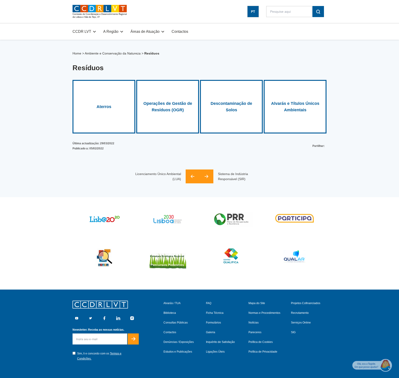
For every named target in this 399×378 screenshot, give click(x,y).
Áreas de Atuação (145, 31)
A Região (110, 31)
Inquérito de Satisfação (220, 342)
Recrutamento (300, 312)
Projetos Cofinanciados (305, 303)
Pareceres (254, 332)
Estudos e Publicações (177, 351)
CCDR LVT (82, 31)
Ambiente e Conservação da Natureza (113, 53)
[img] (100, 11)
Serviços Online (301, 322)
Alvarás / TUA (172, 303)
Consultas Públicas (175, 322)
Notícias (253, 322)
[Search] (318, 11)
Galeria (210, 332)
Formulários (213, 322)
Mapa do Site (256, 303)
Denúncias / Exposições (178, 342)
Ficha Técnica (215, 312)
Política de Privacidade (262, 351)
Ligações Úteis (215, 351)
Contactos (180, 31)
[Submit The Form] (133, 339)
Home (77, 53)
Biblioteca (169, 312)
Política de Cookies (260, 342)
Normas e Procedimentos (264, 312)
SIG (293, 332)
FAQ (208, 303)
